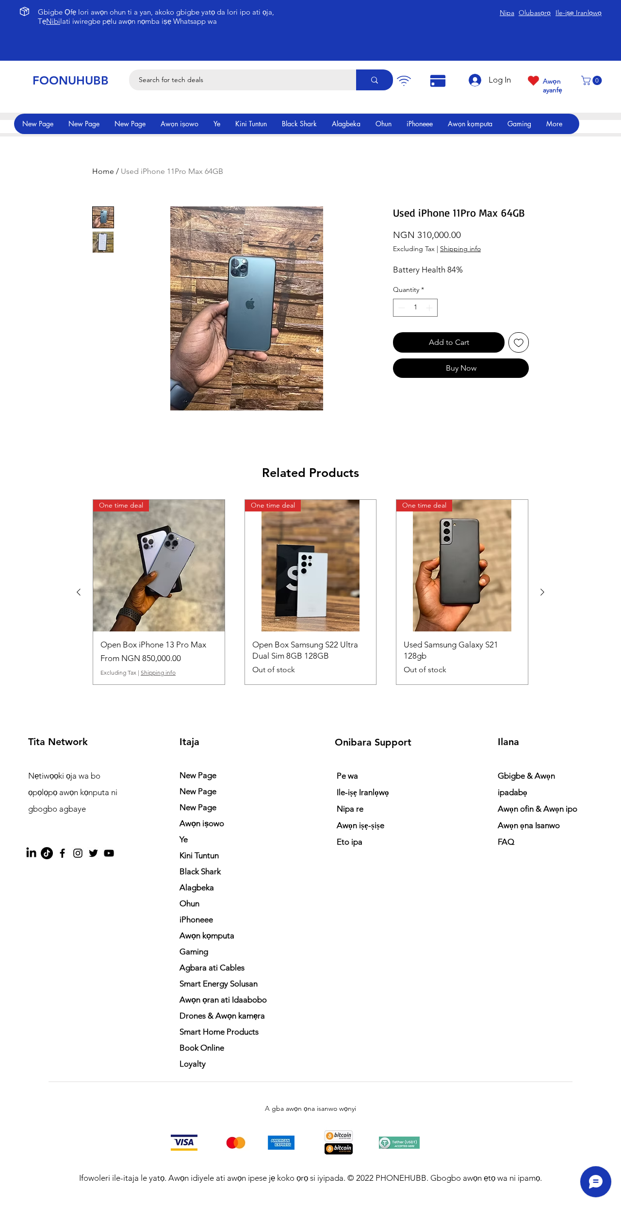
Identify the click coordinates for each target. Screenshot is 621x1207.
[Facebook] (62, 853)
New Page (198, 775)
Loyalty (193, 1064)
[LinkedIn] (31, 853)
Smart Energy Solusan (219, 983)
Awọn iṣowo (202, 823)
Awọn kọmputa (207, 935)
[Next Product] (542, 592)
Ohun (189, 903)
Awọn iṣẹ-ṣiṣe (360, 825)
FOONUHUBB (71, 80)
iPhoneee (196, 919)
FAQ (506, 842)
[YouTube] (109, 853)
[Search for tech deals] (374, 79)
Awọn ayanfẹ (552, 85)
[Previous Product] (78, 592)
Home (103, 171)
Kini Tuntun (199, 855)
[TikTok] (47, 853)
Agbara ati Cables (212, 967)
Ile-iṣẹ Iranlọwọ (363, 792)
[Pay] (404, 80)
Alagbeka (197, 887)
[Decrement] (400, 307)
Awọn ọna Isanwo (530, 825)
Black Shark (200, 871)
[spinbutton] (415, 307)
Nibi (53, 21)
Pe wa (347, 776)
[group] (310, 592)
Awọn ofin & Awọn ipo (537, 809)
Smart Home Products (219, 1032)
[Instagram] (78, 853)
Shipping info (460, 248)
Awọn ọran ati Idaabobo (223, 999)
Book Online (202, 1048)
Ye (184, 839)
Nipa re (350, 809)
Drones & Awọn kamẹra (222, 1015)
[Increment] (430, 307)
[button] (592, 80)
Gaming (194, 951)
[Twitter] (93, 853)
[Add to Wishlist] (518, 342)
